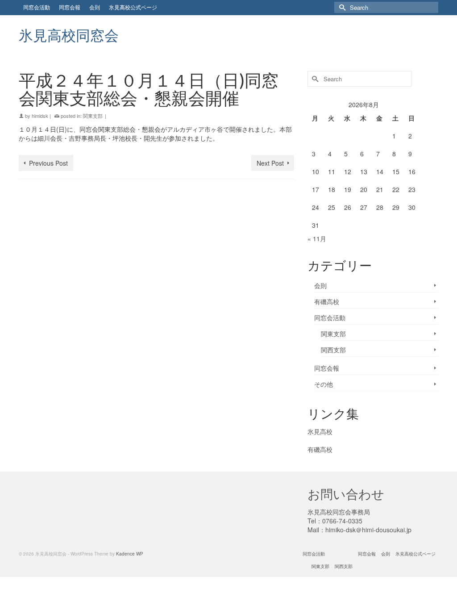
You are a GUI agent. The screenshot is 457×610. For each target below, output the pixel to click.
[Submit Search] (341, 7)
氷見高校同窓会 (69, 35)
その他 (323, 384)
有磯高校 (326, 301)
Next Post (270, 163)
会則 (320, 285)
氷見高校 (319, 431)
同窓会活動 (329, 317)
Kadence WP (129, 554)
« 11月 (316, 238)
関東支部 (93, 115)
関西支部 (333, 349)
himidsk (40, 115)
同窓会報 (326, 367)
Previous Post (48, 163)
